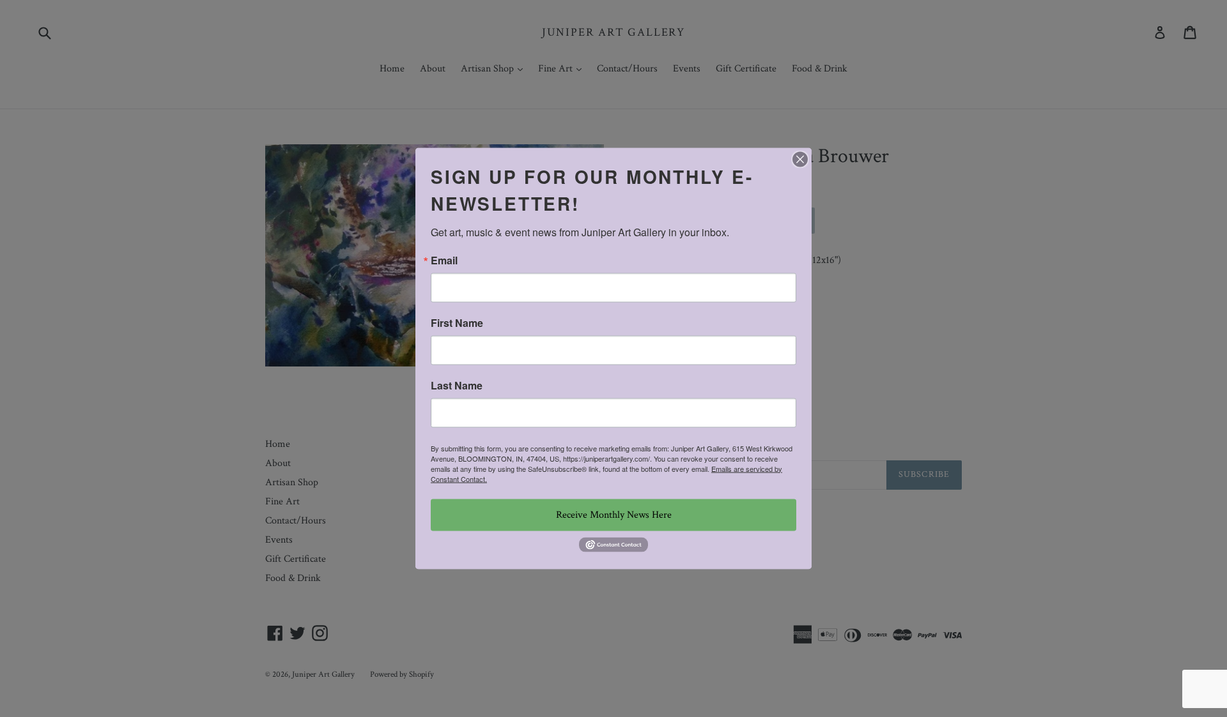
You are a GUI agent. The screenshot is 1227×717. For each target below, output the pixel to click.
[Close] (800, 159)
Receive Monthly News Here (614, 514)
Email (444, 260)
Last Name (456, 385)
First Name (457, 322)
